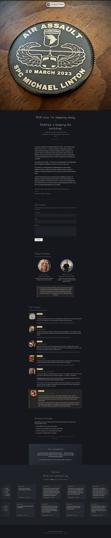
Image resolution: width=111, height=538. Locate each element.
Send (38, 239)
